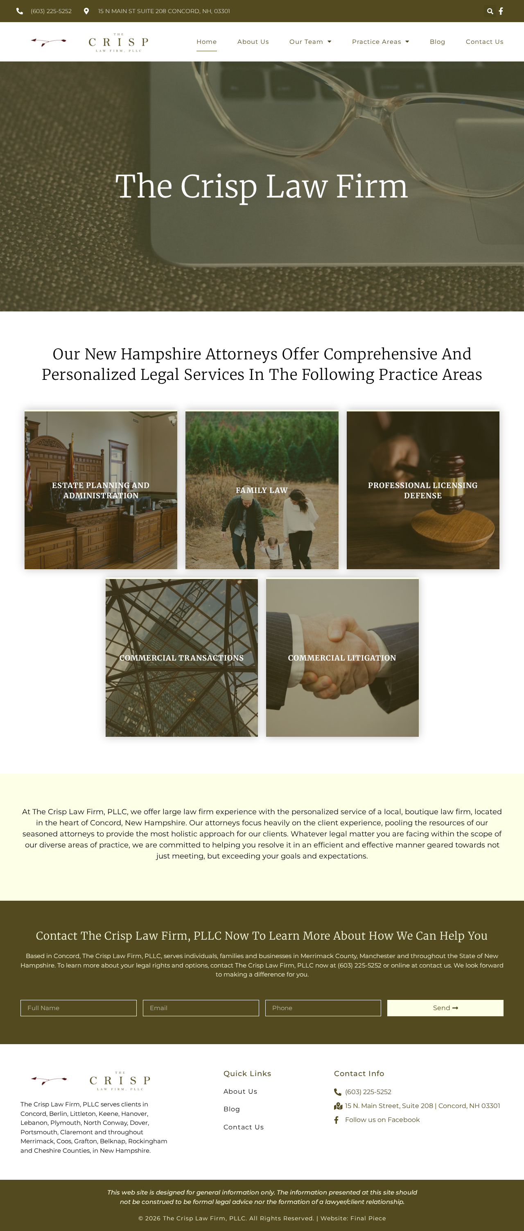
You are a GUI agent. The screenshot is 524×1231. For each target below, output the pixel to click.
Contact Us (485, 41)
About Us (253, 41)
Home (206, 41)
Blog (437, 41)
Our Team (306, 41)
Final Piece (368, 1218)
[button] (490, 11)
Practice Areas (376, 41)
